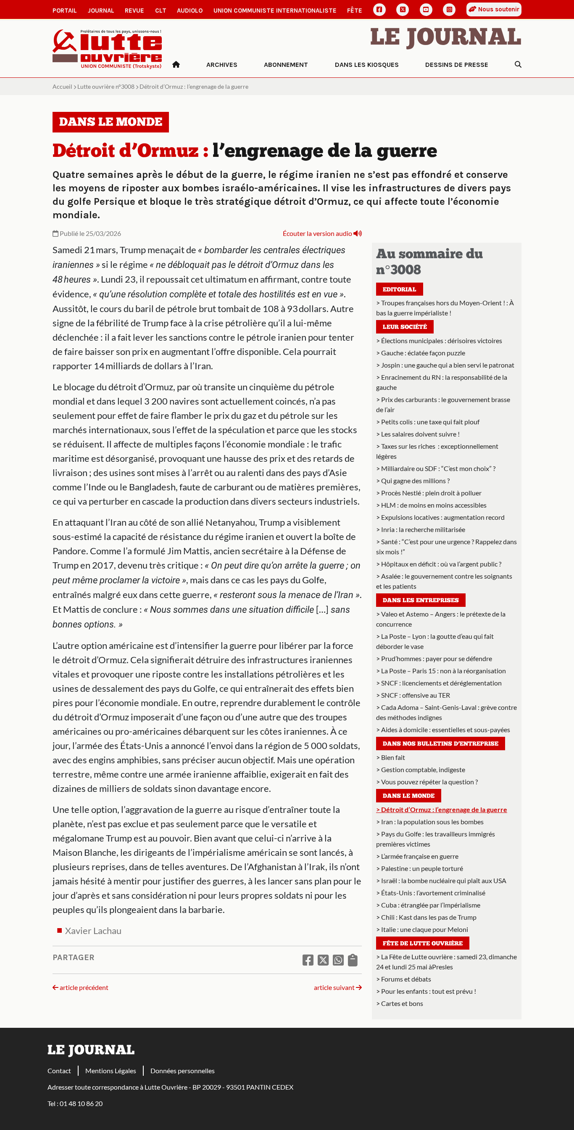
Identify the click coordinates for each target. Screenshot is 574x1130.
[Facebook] (379, 9)
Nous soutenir (498, 9)
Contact (59, 1070)
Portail (65, 10)
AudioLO (190, 10)
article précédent (83, 987)
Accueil (62, 86)
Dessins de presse (456, 65)
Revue (134, 10)
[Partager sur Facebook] (308, 959)
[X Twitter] (402, 9)
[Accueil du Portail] (107, 48)
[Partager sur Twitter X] (323, 959)
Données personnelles (182, 1070)
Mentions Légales (110, 1070)
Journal (101, 10)
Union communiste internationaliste (275, 10)
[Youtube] (426, 9)
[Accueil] (176, 64)
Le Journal (445, 38)
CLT (160, 10)
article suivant (335, 987)
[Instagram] (449, 9)
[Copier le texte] (353, 959)
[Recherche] (518, 64)
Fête (354, 10)
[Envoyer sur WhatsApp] (338, 959)
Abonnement (286, 65)
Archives (221, 65)
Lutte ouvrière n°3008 (105, 86)
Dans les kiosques (367, 65)
